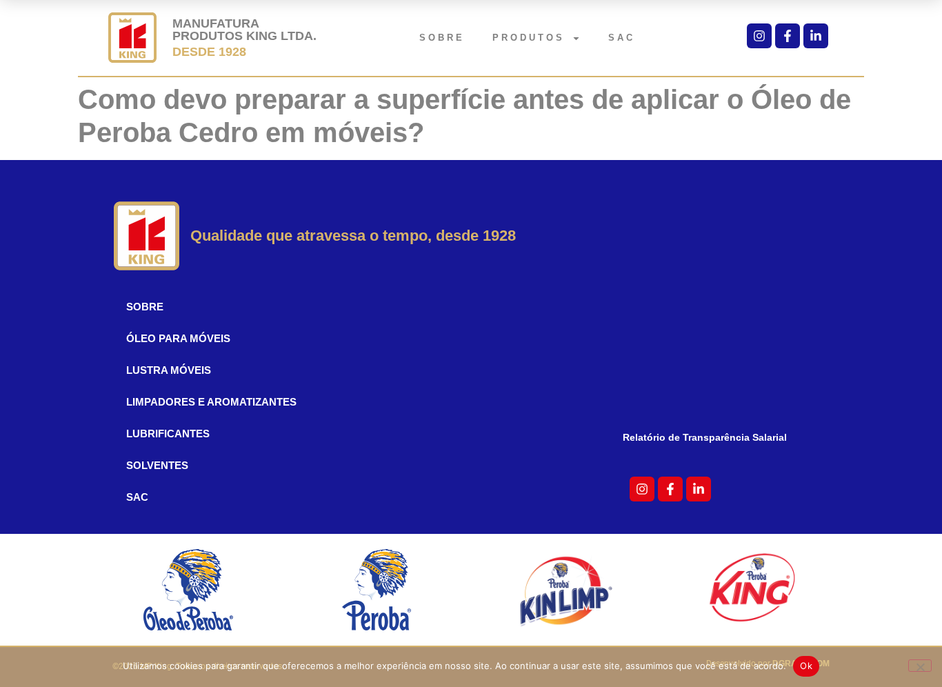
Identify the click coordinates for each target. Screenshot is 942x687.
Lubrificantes (168, 433)
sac (621, 37)
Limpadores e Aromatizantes (211, 402)
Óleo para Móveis (178, 338)
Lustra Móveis (168, 370)
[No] (920, 665)
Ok (806, 665)
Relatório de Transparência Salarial (705, 437)
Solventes (157, 465)
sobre (442, 37)
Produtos (528, 37)
